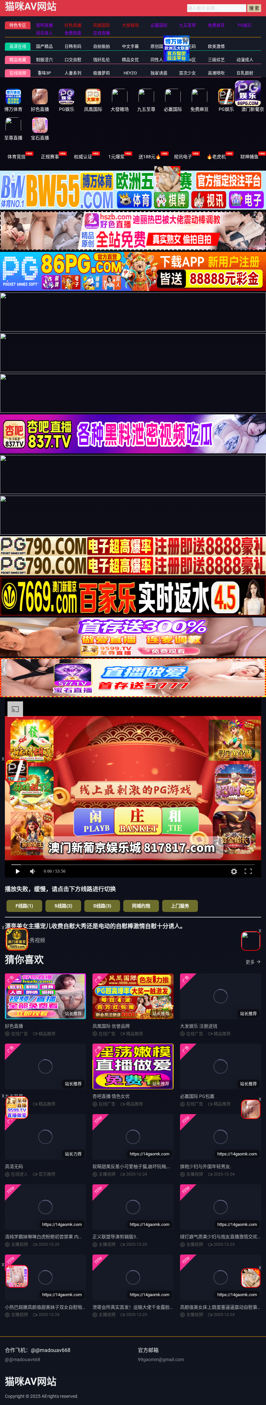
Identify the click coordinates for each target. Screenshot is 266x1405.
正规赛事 (50, 156)
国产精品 (44, 46)
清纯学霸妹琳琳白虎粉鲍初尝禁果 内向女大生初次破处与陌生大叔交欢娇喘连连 (85, 1236)
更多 (250, 962)
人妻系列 (73, 73)
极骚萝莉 (101, 73)
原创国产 (159, 46)
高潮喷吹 (216, 73)
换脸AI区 (187, 59)
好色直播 (14, 1026)
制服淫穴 (44, 59)
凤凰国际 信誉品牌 (111, 1026)
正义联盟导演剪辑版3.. (115, 1236)
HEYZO (130, 73)
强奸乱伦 (101, 59)
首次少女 (187, 73)
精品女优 (130, 59)
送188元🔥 (150, 156)
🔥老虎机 (216, 156)
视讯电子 (183, 156)
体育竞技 (16, 156)
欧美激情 (216, 46)
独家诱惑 (159, 73)
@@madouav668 (22, 1359)
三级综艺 (216, 59)
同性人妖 (159, 59)
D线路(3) (102, 905)
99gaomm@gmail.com (161, 1359)
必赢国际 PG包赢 (197, 1096)
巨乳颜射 (244, 73)
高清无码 (14, 1166)
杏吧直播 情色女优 (111, 1096)
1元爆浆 (116, 156)
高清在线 (17, 46)
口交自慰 (73, 59)
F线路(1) (24, 905)
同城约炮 (141, 905)
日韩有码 (73, 46)
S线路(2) (63, 905)
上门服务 (180, 905)
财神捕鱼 (249, 156)
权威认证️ (83, 156)
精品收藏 (17, 59)
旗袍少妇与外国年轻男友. (205, 1166)
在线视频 (17, 73)
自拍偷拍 (101, 46)
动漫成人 (244, 59)
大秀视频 (34, 940)
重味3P (44, 73)
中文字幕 (130, 46)
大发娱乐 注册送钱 (198, 1026)
